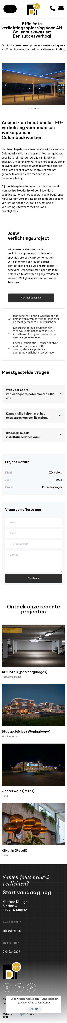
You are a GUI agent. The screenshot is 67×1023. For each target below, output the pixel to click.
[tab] (33, 394)
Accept (34, 1009)
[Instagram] (19, 987)
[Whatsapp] (31, 987)
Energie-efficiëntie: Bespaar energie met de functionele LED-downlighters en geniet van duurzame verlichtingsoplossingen (35, 348)
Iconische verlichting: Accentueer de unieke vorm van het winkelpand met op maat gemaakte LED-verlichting (36, 319)
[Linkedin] (7, 987)
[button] (5, 84)
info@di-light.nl (12, 931)
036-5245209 (11, 952)
